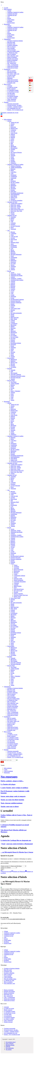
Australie (13, 370)
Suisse (12, 355)
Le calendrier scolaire (12, 90)
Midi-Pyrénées (17, 586)
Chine (12, 235)
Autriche (13, 283)
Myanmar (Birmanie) (16, 254)
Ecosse (12, 298)
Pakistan (13, 259)
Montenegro (14, 332)
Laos (12, 248)
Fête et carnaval (11, 46)
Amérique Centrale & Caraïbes (15, 12)
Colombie (13, 223)
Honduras (13, 181)
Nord (15, 587)
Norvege (13, 334)
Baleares (13, 284)
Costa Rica (13, 172)
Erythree (13, 136)
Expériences (7, 69)
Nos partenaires (10, 1048)
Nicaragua (13, 188)
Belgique (13, 286)
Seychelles (13, 367)
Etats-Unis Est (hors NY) (17, 209)
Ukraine (13, 356)
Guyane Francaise (15, 226)
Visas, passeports (11, 99)
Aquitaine (16, 566)
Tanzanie (13, 155)
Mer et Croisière (11, 70)
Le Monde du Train (12, 52)
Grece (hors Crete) (15, 308)
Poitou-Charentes (18, 593)
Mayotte (13, 364)
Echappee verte (11, 43)
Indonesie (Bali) (15, 242)
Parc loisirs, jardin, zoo (13, 73)
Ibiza (12, 311)
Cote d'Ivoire (14, 133)
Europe (9, 18)
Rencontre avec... (11, 61)
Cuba (12, 173)
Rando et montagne (12, 60)
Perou (12, 227)
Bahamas (13, 169)
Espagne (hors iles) (15, 301)
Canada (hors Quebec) (16, 203)
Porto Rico (13, 191)
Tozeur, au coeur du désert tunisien (12, 800)
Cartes (5, 769)
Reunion (13, 365)
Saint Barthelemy (15, 194)
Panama (13, 190)
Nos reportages (9, 776)
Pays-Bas (13, 338)
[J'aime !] (1, 114)
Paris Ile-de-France (19, 589)
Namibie (13, 149)
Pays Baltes (14, 335)
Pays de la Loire (18, 590)
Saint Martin (14, 196)
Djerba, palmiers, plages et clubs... (12, 781)
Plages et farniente (12, 57)
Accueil (6, 7)
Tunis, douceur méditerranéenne (11, 803)
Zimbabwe (13, 163)
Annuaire (9, 85)
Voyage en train (11, 75)
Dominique (13, 175)
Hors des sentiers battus (13, 51)
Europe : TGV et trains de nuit (15, 109)
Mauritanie (13, 146)
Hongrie (13, 310)
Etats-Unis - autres (15, 205)
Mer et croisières (11, 54)
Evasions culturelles (12, 45)
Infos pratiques (8, 9)
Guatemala (13, 178)
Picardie (16, 592)
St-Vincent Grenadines (16, 200)
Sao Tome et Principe (16, 152)
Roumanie (13, 344)
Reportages (7, 24)
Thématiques (7, 39)
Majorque (13, 328)
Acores (12, 272)
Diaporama (7, 772)
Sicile (12, 350)
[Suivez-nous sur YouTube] (1, 116)
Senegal (13, 154)
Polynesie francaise (16, 377)
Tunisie (12, 158)
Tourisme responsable (13, 103)
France (12, 307)
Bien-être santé (11, 42)
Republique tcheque (16, 343)
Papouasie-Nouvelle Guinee (18, 376)
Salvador (13, 199)
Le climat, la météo (12, 97)
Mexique (13, 187)
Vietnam (13, 269)
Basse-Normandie (18, 569)
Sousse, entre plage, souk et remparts (13, 796)
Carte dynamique (8, 771)
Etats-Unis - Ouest (15, 208)
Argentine (13, 217)
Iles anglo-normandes (16, 313)
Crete (12, 293)
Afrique (9, 10)
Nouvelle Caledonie (16, 374)
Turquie (13, 268)
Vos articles (9, 1049)
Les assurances (11, 94)
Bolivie (12, 218)
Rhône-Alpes (17, 596)
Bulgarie (13, 287)
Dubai (12, 386)
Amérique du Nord (12, 13)
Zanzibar (13, 161)
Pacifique (9, 21)
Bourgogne (17, 571)
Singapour (13, 262)
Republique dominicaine (17, 193)
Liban (12, 394)
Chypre (12, 290)
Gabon (12, 139)
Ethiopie (13, 137)
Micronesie (13, 659)
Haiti (12, 179)
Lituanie (13, 322)
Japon (12, 244)
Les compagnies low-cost (13, 108)
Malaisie (13, 251)
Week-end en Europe (12, 66)
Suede (12, 353)
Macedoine (13, 325)
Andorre (13, 277)
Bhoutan (13, 232)
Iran (12, 389)
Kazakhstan (14, 245)
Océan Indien (10, 19)
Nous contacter (9, 1043)
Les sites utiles (11, 93)
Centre (15, 574)
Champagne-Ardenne (19, 575)
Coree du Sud (14, 236)
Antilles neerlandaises (16, 167)
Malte (12, 329)
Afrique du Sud (15, 122)
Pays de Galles (14, 337)
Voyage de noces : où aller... (14, 105)
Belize (12, 170)
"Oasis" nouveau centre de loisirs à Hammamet (17, 844)
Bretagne (16, 572)
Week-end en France (12, 67)
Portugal (13, 341)
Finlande (13, 305)
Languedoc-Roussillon (20, 581)
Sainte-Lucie (14, 197)
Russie (12, 346)
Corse (12, 292)
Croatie (12, 295)
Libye (12, 142)
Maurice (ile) (14, 362)
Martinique (13, 185)
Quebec (13, 214)
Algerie (12, 124)
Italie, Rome (14, 319)
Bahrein (13, 385)
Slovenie (13, 352)
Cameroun (13, 130)
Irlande (12, 314)
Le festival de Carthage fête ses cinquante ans (16, 840)
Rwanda (13, 427)
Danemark (13, 296)
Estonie (12, 304)
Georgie (13, 238)
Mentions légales (10, 1045)
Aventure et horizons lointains (15, 40)
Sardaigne (13, 347)
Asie (8, 16)
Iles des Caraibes (15, 182)
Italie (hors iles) (15, 317)
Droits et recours (11, 100)
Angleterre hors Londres (17, 280)
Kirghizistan (14, 247)
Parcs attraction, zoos (12, 55)
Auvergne (16, 568)
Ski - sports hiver (11, 63)
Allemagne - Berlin (16, 274)
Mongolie (13, 253)
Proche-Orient (11, 22)
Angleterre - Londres (16, 278)
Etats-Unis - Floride (16, 206)
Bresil (12, 220)
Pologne (13, 340)
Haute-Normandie (18, 580)
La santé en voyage (12, 87)
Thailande (13, 266)
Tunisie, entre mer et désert (10, 806)
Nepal (12, 256)
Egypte (12, 388)
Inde (12, 241)
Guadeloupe (14, 176)
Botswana (13, 127)
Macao (12, 250)
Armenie (13, 281)
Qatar (12, 397)
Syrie (12, 398)
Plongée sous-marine (12, 58)
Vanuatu (13, 379)
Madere (13, 326)
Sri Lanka (13, 263)
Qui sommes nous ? (11, 1042)
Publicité (8, 1046)
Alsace (15, 565)
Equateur (13, 224)
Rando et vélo (11, 76)
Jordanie (13, 392)
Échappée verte (11, 82)
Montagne (10, 78)
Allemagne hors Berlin (16, 275)
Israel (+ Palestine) (15, 391)
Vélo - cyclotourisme (12, 64)
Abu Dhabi (13, 382)
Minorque (13, 331)
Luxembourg (14, 323)
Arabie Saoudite (15, 383)
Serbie (12, 349)
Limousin (16, 583)
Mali (12, 143)
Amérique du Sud (12, 15)
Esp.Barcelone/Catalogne (17, 299)
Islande (12, 316)
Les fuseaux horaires (12, 96)
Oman (12, 395)
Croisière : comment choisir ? (14, 106)
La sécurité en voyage (13, 91)
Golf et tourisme (11, 49)
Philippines (13, 260)
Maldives (13, 361)
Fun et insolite (11, 48)
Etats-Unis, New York (16, 211)
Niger (12, 151)
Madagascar (14, 359)
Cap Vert (13, 131)
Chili (12, 221)
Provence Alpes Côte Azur (21, 595)
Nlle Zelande (14, 373)
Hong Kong (14, 239)
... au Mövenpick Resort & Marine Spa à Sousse (17, 852)
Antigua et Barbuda (16, 166)
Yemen (12, 400)
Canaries (13, 289)
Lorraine (16, 584)
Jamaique (13, 184)
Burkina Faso (14, 128)
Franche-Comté (18, 578)
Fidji (12, 371)
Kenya (12, 140)
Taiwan (12, 265)
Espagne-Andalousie (16, 302)
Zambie (13, 160)
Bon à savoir (7, 84)
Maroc (12, 145)
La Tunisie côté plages (8, 784)
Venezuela (13, 229)
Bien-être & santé (11, 72)
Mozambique (14, 148)
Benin (12, 125)
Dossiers (6, 102)
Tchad (12, 157)
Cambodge (13, 233)
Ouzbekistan (14, 257)
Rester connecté (11, 88)
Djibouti (13, 134)
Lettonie (13, 320)
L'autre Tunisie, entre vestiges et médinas (14, 788)
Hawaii (12, 212)
